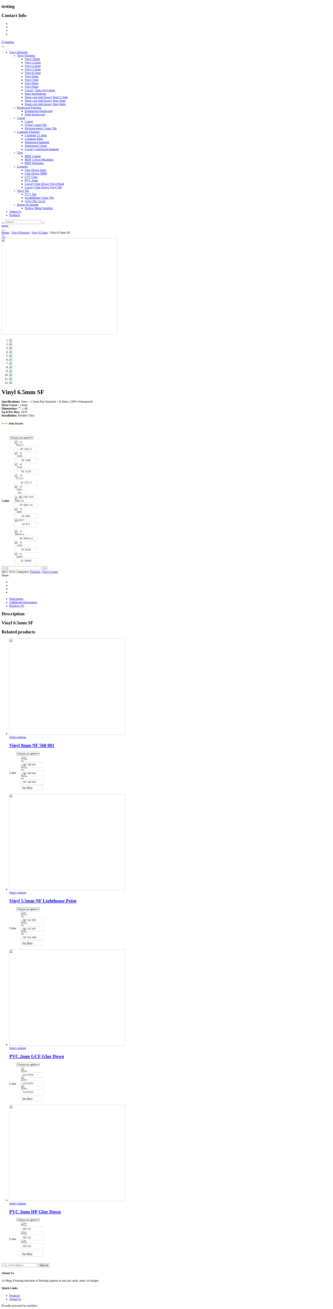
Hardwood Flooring (29, 107)
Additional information (23, 602)
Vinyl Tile (23, 190)
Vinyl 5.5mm (33, 69)
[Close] (3, 222)
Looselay (22, 166)
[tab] (170, 599)
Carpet (21, 118)
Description (16, 598)
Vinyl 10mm (32, 59)
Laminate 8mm (34, 138)
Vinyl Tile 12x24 (35, 201)
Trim (20, 152)
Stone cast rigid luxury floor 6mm (45, 104)
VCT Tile (30, 194)
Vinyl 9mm (31, 86)
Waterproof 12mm (36, 145)
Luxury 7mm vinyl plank (40, 90)
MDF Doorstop (34, 163)
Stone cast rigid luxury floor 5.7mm (46, 97)
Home (5, 232)
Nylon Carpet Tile (36, 125)
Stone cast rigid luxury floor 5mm (45, 100)
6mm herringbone (35, 93)
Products (14, 215)
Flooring (35, 571)
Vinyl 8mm (31, 83)
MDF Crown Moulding (39, 159)
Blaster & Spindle (28, 204)
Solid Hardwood (35, 114)
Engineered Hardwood (38, 111)
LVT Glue (31, 177)
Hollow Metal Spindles (39, 208)
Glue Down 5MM (36, 173)
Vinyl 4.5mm (33, 66)
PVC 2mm (31, 180)
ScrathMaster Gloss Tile (39, 197)
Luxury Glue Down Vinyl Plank (44, 184)
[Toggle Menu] (3, 46)
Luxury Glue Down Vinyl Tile (43, 187)
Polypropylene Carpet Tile (41, 128)
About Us (15, 211)
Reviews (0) (16, 605)
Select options (17, 737)
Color (5, 500)
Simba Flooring (16, 423)
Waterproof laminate (37, 142)
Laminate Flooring (28, 132)
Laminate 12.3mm (36, 135)
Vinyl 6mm (31, 76)
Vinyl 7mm (31, 79)
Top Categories (18, 52)
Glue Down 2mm (35, 170)
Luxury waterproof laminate (42, 149)
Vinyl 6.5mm (33, 73)
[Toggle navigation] (3, 230)
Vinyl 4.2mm (33, 62)
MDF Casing (33, 156)
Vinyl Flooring (26, 55)
